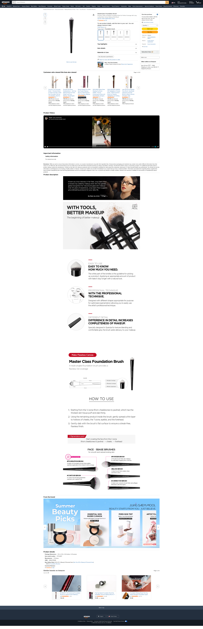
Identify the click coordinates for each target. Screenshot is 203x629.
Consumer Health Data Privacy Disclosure (103, 621)
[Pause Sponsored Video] (79, 587)
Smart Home (159, 6)
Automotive (124, 6)
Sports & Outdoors (149, 6)
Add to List (143, 57)
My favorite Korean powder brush (57, 119)
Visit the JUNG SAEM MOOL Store (106, 18)
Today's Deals (65, 6)
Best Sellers (34, 6)
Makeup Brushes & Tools (70, 9)
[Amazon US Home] (87, 617)
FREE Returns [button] (101, 27)
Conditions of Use (81, 621)
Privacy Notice (90, 621)
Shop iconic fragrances (127, 64)
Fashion (88, 6)
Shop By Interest (168, 6)
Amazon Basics (25, 6)
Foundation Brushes (91, 9)
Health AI (9, 6)
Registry (94, 6)
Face (77, 9)
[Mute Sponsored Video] (79, 589)
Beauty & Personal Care (48, 9)
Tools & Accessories (59, 9)
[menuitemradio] (155, 146)
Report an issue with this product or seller (109, 59)
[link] (55, 93)
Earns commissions (57, 117)
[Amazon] (5, 2)
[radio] (45, 14)
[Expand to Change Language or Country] (105, 616)
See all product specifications (105, 56)
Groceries (49, 6)
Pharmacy (175, 6)
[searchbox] (90, 2)
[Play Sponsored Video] (101, 583)
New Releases (42, 6)
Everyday (182, 6)
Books (72, 6)
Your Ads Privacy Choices (118, 621)
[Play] (45, 146)
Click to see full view (71, 62)
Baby (129, 6)
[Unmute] (158, 147)
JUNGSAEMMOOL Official (151, 38)
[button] (3, 6)
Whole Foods (57, 6)
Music (98, 6)
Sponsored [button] (45, 572)
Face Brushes (83, 9)
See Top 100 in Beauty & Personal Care (83, 562)
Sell (84, 6)
